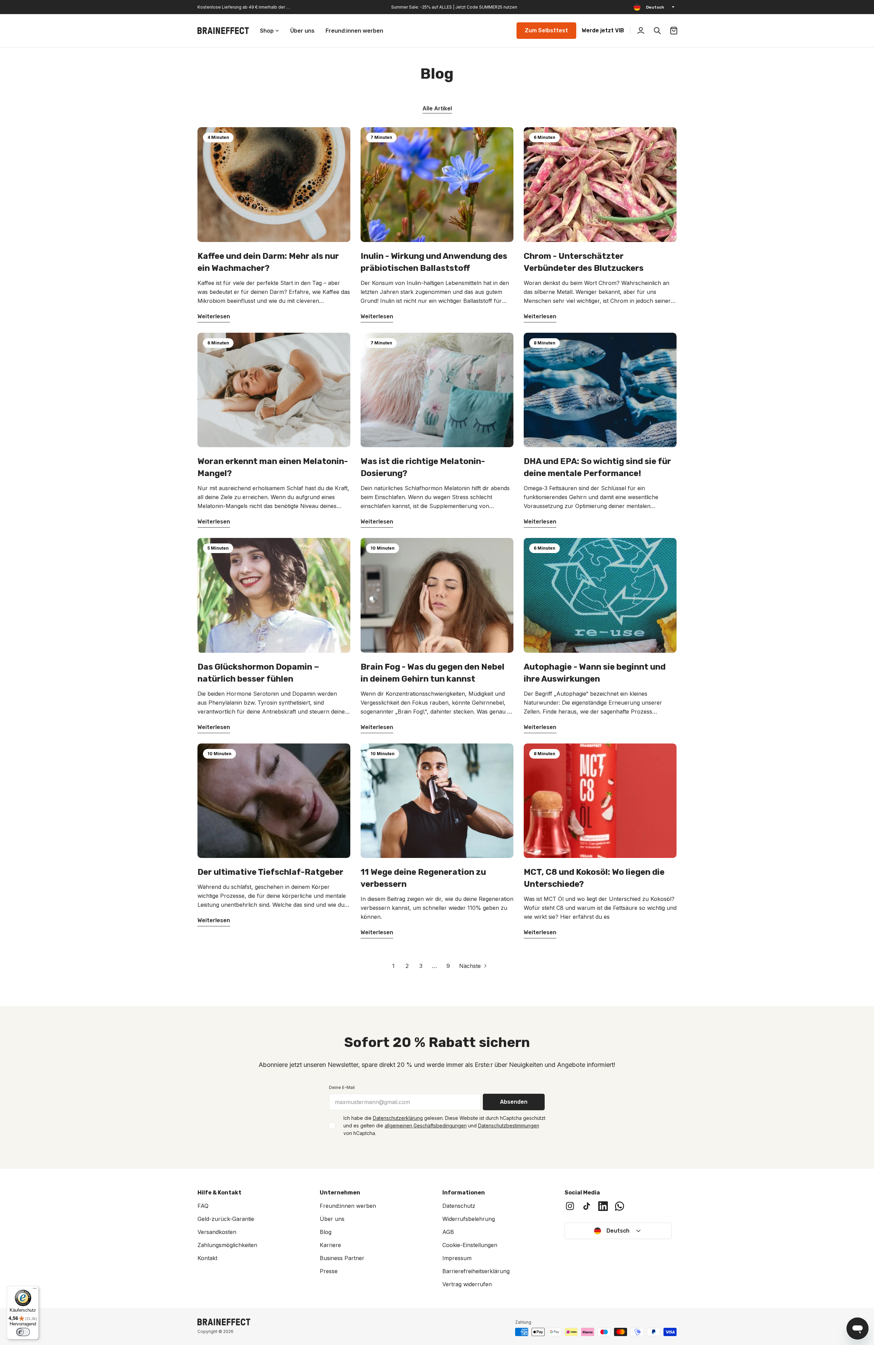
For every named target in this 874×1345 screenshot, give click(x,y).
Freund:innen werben (348, 1205)
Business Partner (342, 1258)
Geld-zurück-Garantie (225, 1218)
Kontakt (207, 1258)
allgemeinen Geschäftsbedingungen (426, 1125)
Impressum (457, 1258)
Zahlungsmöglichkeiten (227, 1245)
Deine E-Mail (342, 1087)
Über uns (332, 1218)
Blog (325, 1231)
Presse (329, 1271)
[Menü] (35, 1290)
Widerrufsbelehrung (468, 1218)
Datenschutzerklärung (398, 1118)
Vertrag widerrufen (467, 1284)
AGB (448, 1231)
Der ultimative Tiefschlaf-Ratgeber (270, 872)
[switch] (23, 1332)
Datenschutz (458, 1205)
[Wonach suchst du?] (657, 30)
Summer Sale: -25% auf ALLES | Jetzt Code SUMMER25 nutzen (454, 7)
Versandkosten (216, 1231)
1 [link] (393, 965)
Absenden (513, 1102)
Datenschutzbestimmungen (508, 1125)
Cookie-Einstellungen (469, 1245)
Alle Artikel (437, 108)
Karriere (330, 1245)
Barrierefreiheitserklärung (476, 1271)
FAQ (202, 1205)
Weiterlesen (213, 316)
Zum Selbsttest (546, 30)
